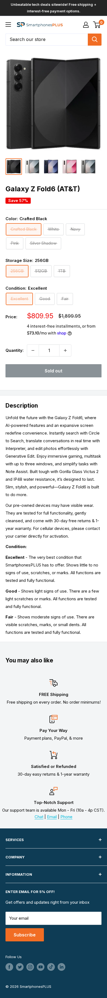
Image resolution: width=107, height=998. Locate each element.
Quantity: (14, 350)
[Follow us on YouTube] (40, 967)
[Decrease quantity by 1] (33, 350)
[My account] (86, 25)
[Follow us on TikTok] (51, 967)
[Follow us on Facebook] (9, 967)
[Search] (95, 40)
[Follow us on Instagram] (30, 967)
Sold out (53, 371)
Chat (39, 816)
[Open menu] (8, 24)
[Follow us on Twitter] (20, 967)
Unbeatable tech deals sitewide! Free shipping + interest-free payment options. (53, 7)
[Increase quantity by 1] (65, 350)
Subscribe (25, 935)
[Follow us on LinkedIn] (61, 967)
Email (52, 816)
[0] (97, 24)
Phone (66, 816)
